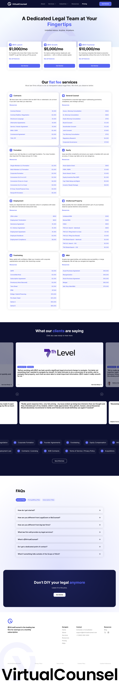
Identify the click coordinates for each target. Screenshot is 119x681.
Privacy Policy (38, 663)
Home (64, 630)
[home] (17, 4)
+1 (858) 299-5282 (82, 635)
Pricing (84, 4)
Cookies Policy (81, 663)
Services (65, 635)
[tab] (21, 499)
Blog (105, 630)
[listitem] (59, 364)
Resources (75, 4)
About (43, 4)
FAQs (63, 643)
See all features (14, 59)
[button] (52, 3)
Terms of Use (60, 663)
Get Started (105, 4)
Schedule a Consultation (84, 630)
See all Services (59, 461)
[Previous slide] (17, 394)
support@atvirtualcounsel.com (86, 632)
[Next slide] (101, 394)
